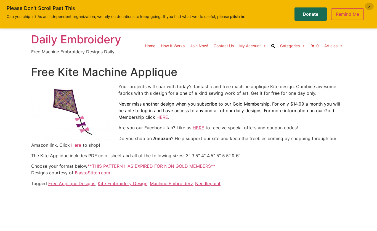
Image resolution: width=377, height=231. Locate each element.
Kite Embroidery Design (122, 183)
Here (77, 145)
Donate (310, 14)
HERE (162, 117)
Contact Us (224, 45)
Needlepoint (208, 183)
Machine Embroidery (171, 183)
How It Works (173, 45)
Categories (290, 45)
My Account (250, 45)
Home (150, 45)
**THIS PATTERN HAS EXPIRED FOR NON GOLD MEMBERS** (151, 166)
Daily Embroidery (76, 39)
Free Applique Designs (71, 183)
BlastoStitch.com (92, 172)
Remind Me (347, 14)
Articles (331, 45)
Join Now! (199, 45)
